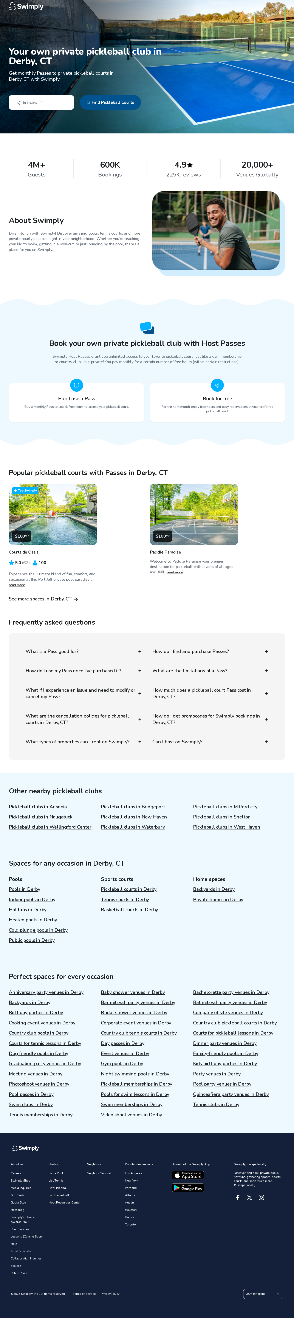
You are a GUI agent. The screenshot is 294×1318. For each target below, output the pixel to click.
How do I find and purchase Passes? (190, 651)
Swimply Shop (20, 1181)
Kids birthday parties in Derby (225, 1063)
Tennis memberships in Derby (41, 1115)
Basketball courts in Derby (129, 910)
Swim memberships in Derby (131, 1104)
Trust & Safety (21, 1251)
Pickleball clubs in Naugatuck (41, 817)
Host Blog (17, 1210)
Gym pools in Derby (122, 1063)
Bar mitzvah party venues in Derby (138, 1002)
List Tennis (56, 1181)
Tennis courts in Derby (125, 899)
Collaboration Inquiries (26, 1258)
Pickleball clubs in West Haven (226, 827)
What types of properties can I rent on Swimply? (78, 742)
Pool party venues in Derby (222, 1084)
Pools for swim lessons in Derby (135, 1094)
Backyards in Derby (214, 889)
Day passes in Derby (122, 1043)
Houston (131, 1210)
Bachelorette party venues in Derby (231, 992)
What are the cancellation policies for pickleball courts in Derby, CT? (77, 719)
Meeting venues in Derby (35, 1074)
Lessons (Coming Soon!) (27, 1236)
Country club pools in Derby (38, 1033)
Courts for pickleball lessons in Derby (233, 1033)
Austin (129, 1202)
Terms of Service (84, 1294)
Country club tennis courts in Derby (138, 1033)
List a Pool (56, 1173)
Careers (16, 1173)
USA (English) (255, 1294)
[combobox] (41, 102)
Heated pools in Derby (33, 920)
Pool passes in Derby (31, 1094)
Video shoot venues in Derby (131, 1115)
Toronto (130, 1224)
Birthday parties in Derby (36, 1012)
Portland (131, 1188)
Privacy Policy (110, 1294)
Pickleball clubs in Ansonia (38, 807)
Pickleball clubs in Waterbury (133, 827)
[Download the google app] (188, 1187)
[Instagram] (261, 1197)
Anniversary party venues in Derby (46, 992)
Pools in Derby (24, 889)
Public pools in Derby (31, 940)
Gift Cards (18, 1195)
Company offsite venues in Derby (228, 1012)
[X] (249, 1197)
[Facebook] (237, 1197)
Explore (16, 1266)
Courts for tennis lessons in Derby (45, 1043)
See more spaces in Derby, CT (40, 599)
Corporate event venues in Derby (136, 1023)
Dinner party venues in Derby (225, 1043)
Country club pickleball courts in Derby (235, 1023)
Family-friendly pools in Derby (225, 1053)
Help (14, 1244)
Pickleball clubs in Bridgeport (133, 807)
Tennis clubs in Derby (216, 1104)
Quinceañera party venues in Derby (231, 1094)
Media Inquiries (21, 1188)
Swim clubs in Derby (31, 1104)
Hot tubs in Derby (27, 910)
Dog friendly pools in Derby (38, 1053)
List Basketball (59, 1195)
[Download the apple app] (188, 1175)
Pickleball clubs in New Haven (134, 817)
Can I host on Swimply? (177, 742)
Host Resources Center (65, 1202)
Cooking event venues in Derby (42, 1023)
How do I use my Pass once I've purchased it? (73, 671)
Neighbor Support (99, 1173)
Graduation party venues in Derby (45, 1063)
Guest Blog (18, 1202)
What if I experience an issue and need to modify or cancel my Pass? (80, 693)
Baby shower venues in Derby (133, 992)
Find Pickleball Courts (112, 102)
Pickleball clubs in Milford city (225, 807)
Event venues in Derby (125, 1053)
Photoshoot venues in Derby (39, 1084)
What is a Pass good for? (52, 651)
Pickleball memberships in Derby (136, 1084)
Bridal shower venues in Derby (134, 1012)
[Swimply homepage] (147, 6)
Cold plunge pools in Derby (38, 930)
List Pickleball (58, 1188)
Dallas (129, 1217)
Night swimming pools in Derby (135, 1074)
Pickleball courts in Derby (128, 889)
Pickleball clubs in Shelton (222, 817)
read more (17, 585)
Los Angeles (133, 1173)
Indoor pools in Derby (32, 899)
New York (131, 1181)
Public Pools (19, 1273)
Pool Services (20, 1229)
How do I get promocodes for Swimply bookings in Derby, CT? (206, 719)
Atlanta (130, 1195)
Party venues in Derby (216, 1074)
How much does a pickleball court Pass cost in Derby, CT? (201, 693)
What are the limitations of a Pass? (189, 671)
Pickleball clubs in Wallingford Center (50, 827)
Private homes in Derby (218, 899)
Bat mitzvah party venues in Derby (230, 1002)
